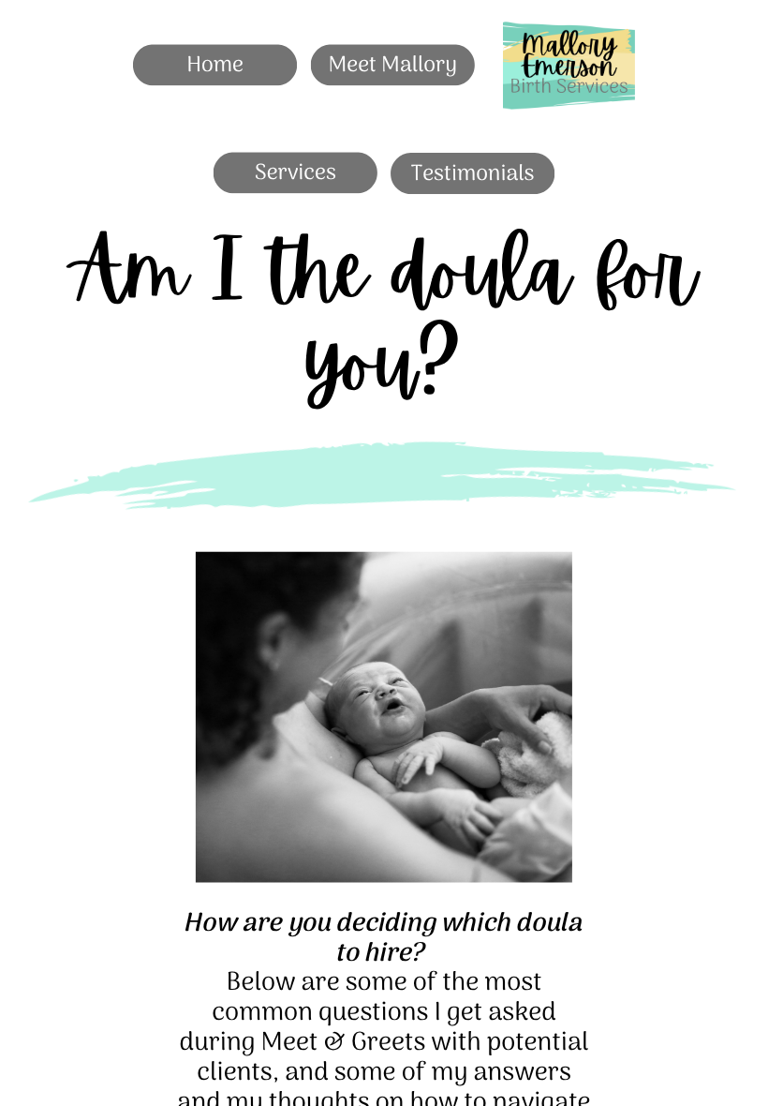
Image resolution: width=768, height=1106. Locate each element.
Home (215, 64)
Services (295, 172)
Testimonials (473, 173)
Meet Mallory (392, 64)
